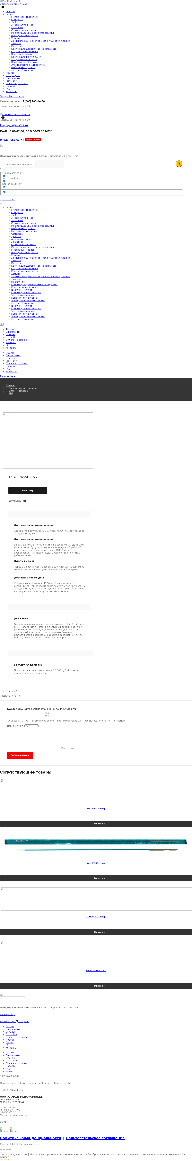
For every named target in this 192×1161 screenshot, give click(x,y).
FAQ (8, 89)
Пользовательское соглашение (95, 1138)
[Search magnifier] (179, 163)
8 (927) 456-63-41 (12, 139)
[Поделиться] (7, 1149)
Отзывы (10, 334)
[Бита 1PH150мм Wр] (96, 844)
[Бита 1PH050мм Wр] (96, 790)
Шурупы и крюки (21, 54)
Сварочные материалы (24, 51)
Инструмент (18, 46)
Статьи (9, 1042)
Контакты (11, 91)
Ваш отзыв (67, 748)
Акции (10, 73)
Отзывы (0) (12, 691)
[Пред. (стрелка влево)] (1, 1152)
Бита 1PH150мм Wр (96, 863)
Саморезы (17, 19)
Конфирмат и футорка (24, 62)
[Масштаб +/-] (1, 1149)
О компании (13, 78)
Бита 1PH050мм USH (96, 970)
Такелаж (16, 43)
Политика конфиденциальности (30, 1138)
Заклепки (17, 27)
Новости (11, 86)
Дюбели (16, 22)
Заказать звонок (33, 139)
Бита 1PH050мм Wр (96, 808)
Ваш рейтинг (15, 726)
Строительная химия (23, 30)
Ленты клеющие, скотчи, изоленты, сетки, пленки (40, 41)
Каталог (10, 14)
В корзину (27, 490)
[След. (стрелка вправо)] (4, 1152)
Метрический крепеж (24, 17)
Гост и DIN (11, 81)
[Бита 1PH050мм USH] (96, 953)
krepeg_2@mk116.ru (14, 125)
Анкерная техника (22, 25)
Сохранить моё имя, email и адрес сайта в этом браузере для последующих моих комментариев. (68, 720)
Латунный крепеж (22, 70)
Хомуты (15, 38)
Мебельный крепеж (23, 67)
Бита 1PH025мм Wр (96, 917)
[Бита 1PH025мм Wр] (96, 899)
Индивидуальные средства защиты (32, 33)
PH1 (11, 393)
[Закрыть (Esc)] (9, 1149)
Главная (10, 11)
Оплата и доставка (17, 83)
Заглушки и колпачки (24, 59)
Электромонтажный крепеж (28, 65)
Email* (48, 715)
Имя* (47, 713)
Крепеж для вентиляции (26, 57)
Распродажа (13, 75)
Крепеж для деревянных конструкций (34, 49)
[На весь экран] (4, 1149)
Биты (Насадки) (18, 390)
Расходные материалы (24, 35)
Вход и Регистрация (12, 96)
